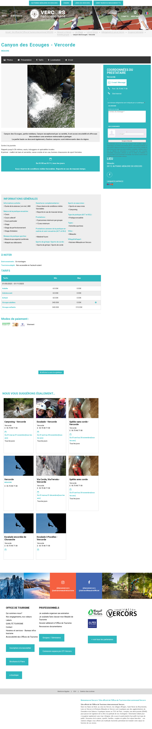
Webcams (135, 12)
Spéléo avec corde (78, 479)
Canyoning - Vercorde (15, 421)
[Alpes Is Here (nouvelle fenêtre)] (92, 623)
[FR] (147, 13)
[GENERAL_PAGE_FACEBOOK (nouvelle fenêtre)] (110, 174)
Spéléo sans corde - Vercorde (79, 423)
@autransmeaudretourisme (63, 590)
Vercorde (9, 479)
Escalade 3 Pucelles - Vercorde (47, 538)
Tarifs (41, 60)
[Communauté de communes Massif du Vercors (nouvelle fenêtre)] (96, 612)
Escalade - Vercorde (47, 421)
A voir (70, 60)
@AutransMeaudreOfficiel (89, 590)
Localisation (55, 60)
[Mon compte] (124, 12)
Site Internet (116, 94)
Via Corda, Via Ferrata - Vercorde (48, 480)
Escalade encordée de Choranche (15, 538)
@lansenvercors (63, 588)
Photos (10, 60)
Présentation (26, 60)
